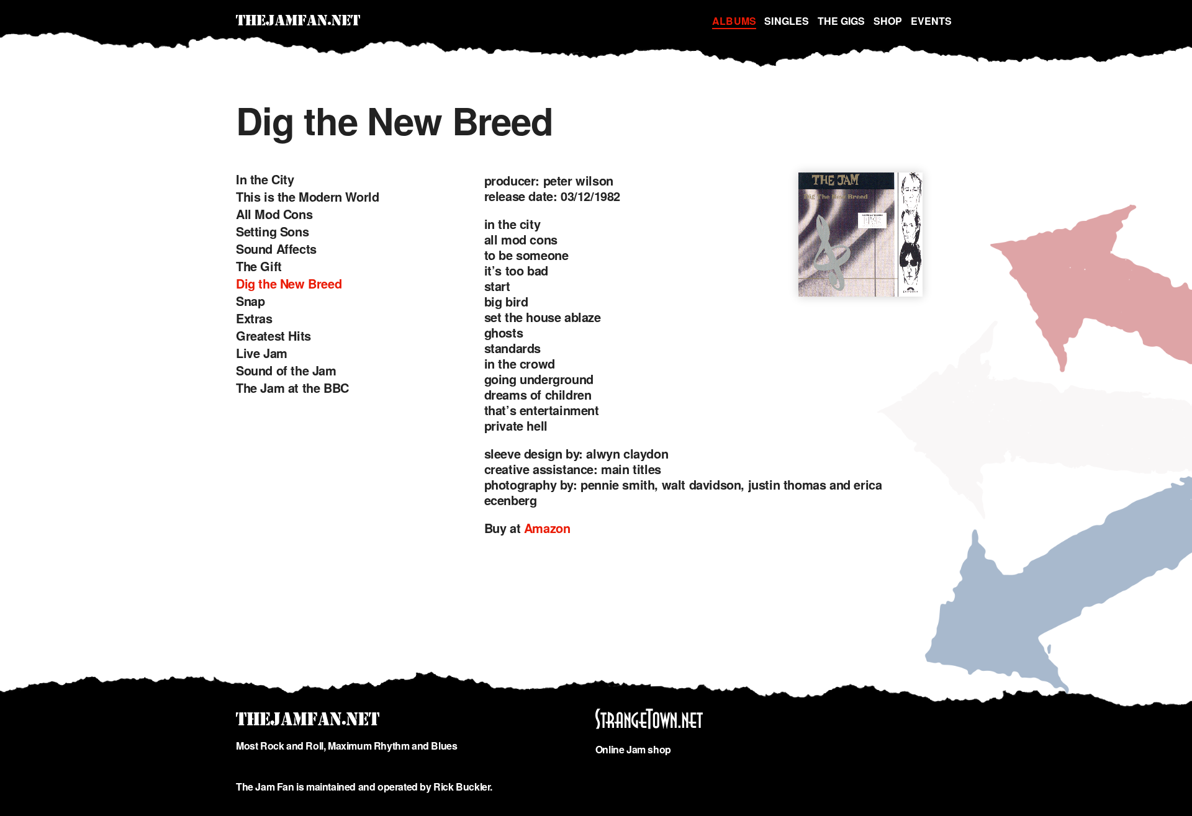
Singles (786, 21)
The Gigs (841, 21)
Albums (734, 21)
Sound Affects (276, 249)
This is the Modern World (307, 196)
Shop (888, 21)
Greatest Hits (273, 335)
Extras (254, 318)
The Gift (259, 266)
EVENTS (931, 21)
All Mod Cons (274, 214)
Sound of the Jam (286, 370)
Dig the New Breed (288, 283)
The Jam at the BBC (292, 388)
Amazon (547, 528)
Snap (250, 301)
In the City (265, 179)
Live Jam (261, 353)
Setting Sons (272, 231)
